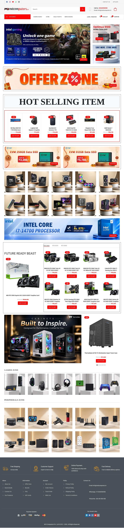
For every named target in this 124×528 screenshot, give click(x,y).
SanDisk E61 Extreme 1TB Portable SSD (53, 130)
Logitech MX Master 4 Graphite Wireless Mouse (34, 130)
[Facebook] (6, 2)
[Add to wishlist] (20, 122)
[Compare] (20, 117)
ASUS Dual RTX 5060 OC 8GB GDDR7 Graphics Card (91, 300)
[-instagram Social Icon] (92, 515)
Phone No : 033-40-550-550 (97, 498)
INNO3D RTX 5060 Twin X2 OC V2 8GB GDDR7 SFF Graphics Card (72, 270)
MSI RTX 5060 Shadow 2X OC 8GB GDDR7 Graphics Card (52, 301)
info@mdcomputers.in (104, 10)
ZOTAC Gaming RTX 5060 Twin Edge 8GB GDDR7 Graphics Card (71, 301)
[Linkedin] (18, 2)
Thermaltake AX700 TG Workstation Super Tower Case (101, 353)
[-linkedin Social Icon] (86, 515)
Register (93, 17)
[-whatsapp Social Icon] (98, 515)
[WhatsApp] (15, 2)
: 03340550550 (102, 8)
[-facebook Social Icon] (89, 515)
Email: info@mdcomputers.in (97, 485)
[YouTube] (12, 2)
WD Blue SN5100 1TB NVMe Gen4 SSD (16, 130)
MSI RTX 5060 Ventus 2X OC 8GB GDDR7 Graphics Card (110, 301)
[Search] (82, 9)
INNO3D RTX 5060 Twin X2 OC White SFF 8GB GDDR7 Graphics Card (91, 270)
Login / (89, 17)
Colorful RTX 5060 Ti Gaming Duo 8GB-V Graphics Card (111, 270)
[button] (97, 365)
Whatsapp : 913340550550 (97, 492)
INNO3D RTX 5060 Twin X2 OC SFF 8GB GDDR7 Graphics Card (52, 270)
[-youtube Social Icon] (95, 515)
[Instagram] (9, 2)
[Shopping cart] (116, 9)
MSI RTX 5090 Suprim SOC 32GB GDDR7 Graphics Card (22, 295)
